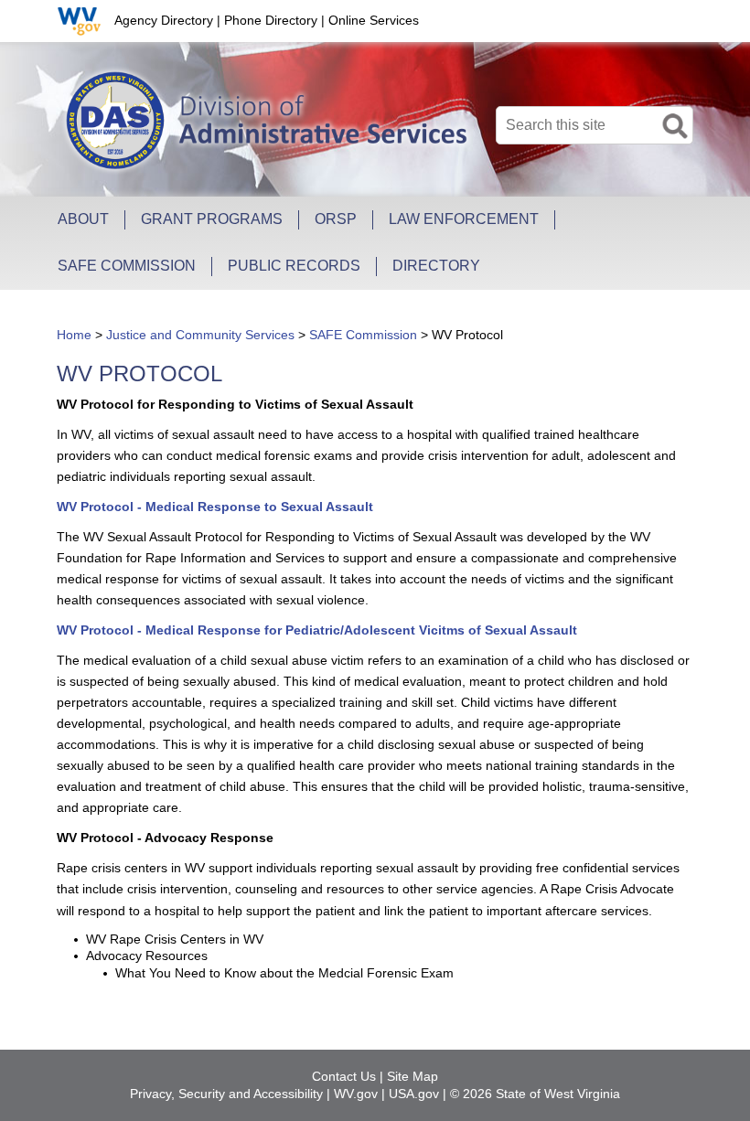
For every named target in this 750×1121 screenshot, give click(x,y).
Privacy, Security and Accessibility (226, 1093)
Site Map (412, 1076)
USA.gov (414, 1093)
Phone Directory (270, 20)
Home (74, 334)
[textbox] (594, 125)
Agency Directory (163, 20)
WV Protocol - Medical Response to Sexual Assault (215, 506)
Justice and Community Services (200, 334)
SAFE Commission (363, 334)
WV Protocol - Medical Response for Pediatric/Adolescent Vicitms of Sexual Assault (317, 630)
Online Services (373, 20)
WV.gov (356, 1093)
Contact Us (344, 1076)
